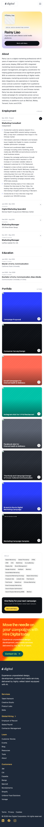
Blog (3, 747)
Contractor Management (11, 728)
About (4, 758)
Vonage (5, 799)
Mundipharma (7, 788)
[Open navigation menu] (40, 4)
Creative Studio (8, 702)
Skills (4, 710)
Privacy (11, 812)
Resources (6, 750)
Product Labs (7, 706)
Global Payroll (7, 724)
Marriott (5, 784)
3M (3, 769)
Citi (3, 772)
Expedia (5, 776)
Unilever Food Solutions (11, 795)
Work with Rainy (22, 43)
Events (4, 743)
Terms (4, 812)
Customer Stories (8, 739)
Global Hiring (8, 716)
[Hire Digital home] (10, 4)
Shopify (5, 792)
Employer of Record (9, 721)
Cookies (19, 812)
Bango (4, 780)
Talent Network (8, 698)
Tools (4, 754)
